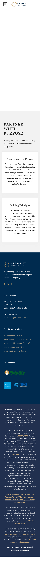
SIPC (26, 436)
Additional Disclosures (20, 550)
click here (15, 454)
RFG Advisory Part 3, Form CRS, (18, 494)
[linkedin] (8, 284)
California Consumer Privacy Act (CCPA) (20, 534)
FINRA (20, 436)
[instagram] (11, 284)
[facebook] (4, 284)
